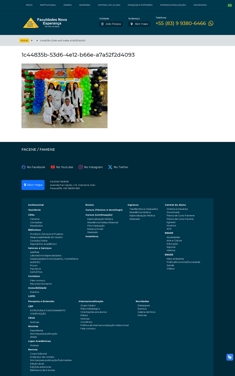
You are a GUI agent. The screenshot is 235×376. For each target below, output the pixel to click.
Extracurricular (95, 229)
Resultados (36, 225)
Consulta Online (38, 240)
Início (29, 5)
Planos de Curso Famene (181, 215)
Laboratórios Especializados (45, 255)
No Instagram (93, 167)
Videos (170, 268)
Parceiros (35, 268)
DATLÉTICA (36, 272)
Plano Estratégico (90, 308)
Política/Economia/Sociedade (183, 262)
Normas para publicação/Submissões (51, 360)
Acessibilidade (37, 288)
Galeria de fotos (146, 312)
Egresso (171, 222)
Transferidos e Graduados (144, 209)
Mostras (33, 326)
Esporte (171, 247)
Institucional (48, 5)
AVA (169, 229)
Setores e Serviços (40, 248)
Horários (171, 225)
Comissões (36, 222)
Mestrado (92, 232)
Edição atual (37, 363)
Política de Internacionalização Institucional (105, 325)
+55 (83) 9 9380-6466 (181, 23)
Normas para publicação (43, 333)
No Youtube (64, 167)
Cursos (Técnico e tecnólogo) (104, 210)
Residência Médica (140, 212)
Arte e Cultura (174, 240)
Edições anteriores (40, 367)
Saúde (170, 265)
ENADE (169, 233)
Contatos (34, 276)
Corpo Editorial (38, 353)
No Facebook (36, 167)
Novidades (200, 5)
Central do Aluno (109, 5)
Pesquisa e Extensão (140, 5)
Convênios (86, 322)
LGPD (31, 296)
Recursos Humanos (41, 283)
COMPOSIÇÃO (38, 313)
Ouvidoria (34, 210)
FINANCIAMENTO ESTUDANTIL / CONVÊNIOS (54, 259)
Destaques (144, 305)
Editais (84, 315)
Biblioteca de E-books (42, 370)
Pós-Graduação (96, 225)
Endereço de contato (42, 357)
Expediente (36, 330)
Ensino (68, 5)
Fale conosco (37, 280)
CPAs (31, 215)
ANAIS (33, 337)
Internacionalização (173, 5)
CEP (30, 306)
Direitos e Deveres (177, 209)
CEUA (31, 318)
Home (24, 40)
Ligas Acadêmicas (39, 341)
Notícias (34, 322)
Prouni (33, 265)
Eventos (34, 292)
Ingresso (84, 5)
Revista (33, 349)
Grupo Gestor (88, 305)
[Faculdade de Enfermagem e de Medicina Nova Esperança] (44, 22)
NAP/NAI (34, 252)
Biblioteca (34, 230)
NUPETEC (35, 262)
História (171, 250)
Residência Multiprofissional (102, 222)
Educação (172, 244)
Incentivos (92, 236)
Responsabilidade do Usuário (46, 237)
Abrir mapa (141, 23)
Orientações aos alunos (94, 312)
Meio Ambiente (175, 258)
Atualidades (173, 237)
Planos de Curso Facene (180, 219)
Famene (35, 219)
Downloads (173, 212)
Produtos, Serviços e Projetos (46, 234)
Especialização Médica (100, 219)
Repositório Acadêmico (43, 244)
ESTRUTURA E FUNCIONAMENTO (48, 310)
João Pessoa (113, 23)
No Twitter (121, 167)
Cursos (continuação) (99, 215)
